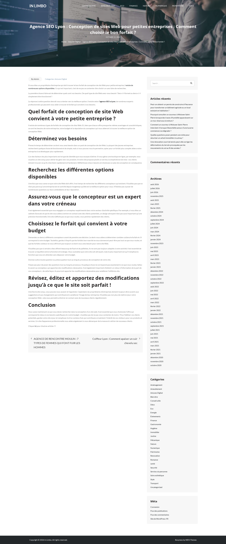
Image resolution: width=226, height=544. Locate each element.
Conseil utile (155, 401)
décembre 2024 (156, 212)
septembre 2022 (157, 283)
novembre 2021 (156, 318)
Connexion (154, 507)
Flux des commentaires (159, 515)
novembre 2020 (156, 361)
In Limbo (37, 6)
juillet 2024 (155, 224)
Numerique (161, 6)
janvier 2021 (155, 353)
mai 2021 (154, 338)
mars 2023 (154, 259)
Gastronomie (89, 6)
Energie (153, 412)
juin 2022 (154, 290)
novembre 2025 (156, 196)
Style (191, 6)
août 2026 (154, 184)
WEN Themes (191, 540)
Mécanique (154, 440)
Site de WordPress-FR (159, 519)
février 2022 (155, 306)
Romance (154, 460)
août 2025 (154, 200)
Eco (122, 6)
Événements (155, 416)
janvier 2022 (155, 310)
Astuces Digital (61, 79)
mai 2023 (154, 251)
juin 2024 (154, 227)
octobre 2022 (155, 279)
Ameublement (108, 6)
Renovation (155, 456)
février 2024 (155, 235)
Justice (153, 436)
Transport (154, 483)
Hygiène (153, 428)
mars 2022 (154, 302)
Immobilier (154, 432)
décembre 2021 (156, 314)
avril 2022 (154, 298)
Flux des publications (158, 511)
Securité (153, 467)
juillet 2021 (155, 330)
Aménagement (156, 385)
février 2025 (155, 208)
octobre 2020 (155, 365)
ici (36, 326)
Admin (36, 79)
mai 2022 (154, 294)
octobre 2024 (155, 216)
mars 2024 (154, 231)
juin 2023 (154, 247)
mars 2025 (154, 204)
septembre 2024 (157, 220)
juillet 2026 (155, 188)
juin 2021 (154, 334)
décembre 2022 (156, 271)
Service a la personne (158, 471)
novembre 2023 (156, 243)
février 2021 (155, 349)
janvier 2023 (155, 267)
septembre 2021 (157, 326)
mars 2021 (154, 345)
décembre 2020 (156, 357)
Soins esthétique (157, 475)
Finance (133, 6)
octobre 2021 (155, 322)
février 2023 (155, 263)
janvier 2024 (155, 239)
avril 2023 (154, 255)
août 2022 (154, 286)
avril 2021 (154, 342)
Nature (146, 6)
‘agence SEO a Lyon (107, 101)
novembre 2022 (156, 275)
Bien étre (154, 397)
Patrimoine (178, 6)
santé (152, 463)
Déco (152, 404)
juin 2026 (154, 192)
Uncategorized (156, 487)
